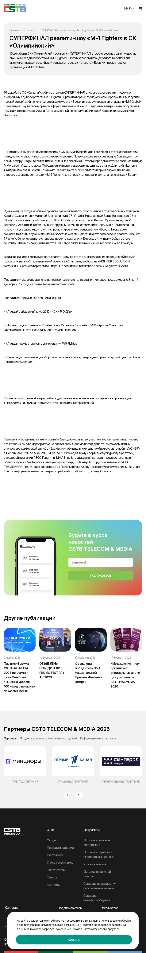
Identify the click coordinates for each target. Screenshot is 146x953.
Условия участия (94, 864)
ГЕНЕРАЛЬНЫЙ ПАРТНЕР (121, 782)
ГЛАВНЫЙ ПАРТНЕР (73, 782)
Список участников (60, 862)
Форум (51, 840)
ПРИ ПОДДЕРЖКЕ (25, 782)
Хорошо (74, 940)
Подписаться (100, 575)
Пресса (52, 877)
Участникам (55, 855)
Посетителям (56, 870)
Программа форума (60, 848)
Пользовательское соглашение (59, 924)
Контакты (53, 885)
